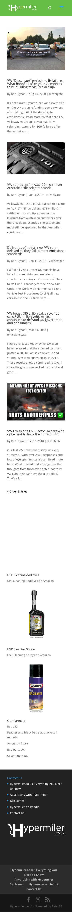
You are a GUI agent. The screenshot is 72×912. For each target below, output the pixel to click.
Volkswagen (56, 261)
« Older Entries (17, 491)
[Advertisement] (36, 530)
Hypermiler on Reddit (24, 807)
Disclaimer (17, 801)
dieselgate (56, 94)
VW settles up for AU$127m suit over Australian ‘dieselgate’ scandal (34, 186)
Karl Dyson (18, 94)
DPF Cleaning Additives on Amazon (30, 581)
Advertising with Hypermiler (29, 795)
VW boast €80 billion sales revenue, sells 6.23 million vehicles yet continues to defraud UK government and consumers (35, 318)
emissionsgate (16, 335)
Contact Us (17, 813)
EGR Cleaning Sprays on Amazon (29, 655)
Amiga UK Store (17, 743)
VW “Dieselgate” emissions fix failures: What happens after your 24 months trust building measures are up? (35, 83)
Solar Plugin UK (17, 756)
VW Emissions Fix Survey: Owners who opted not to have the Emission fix (35, 432)
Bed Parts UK (16, 749)
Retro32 (12, 726)
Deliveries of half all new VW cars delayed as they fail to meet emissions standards (35, 250)
